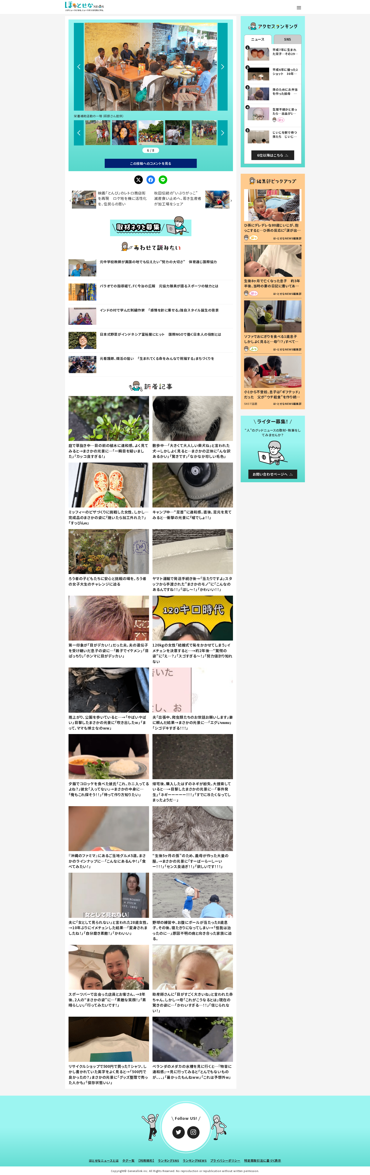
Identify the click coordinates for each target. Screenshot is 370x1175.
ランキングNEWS (195, 1160)
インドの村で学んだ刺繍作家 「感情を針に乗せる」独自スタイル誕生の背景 (159, 310)
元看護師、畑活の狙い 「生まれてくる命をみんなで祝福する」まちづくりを (157, 358)
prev (79, 67)
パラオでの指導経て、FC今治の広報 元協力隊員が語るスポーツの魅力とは (159, 285)
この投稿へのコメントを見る (150, 163)
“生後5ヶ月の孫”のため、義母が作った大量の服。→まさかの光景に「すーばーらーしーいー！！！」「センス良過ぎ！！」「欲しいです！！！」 (190, 861)
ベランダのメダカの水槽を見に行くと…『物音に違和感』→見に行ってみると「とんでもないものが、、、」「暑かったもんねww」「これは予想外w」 (192, 1072)
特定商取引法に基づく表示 (262, 1160)
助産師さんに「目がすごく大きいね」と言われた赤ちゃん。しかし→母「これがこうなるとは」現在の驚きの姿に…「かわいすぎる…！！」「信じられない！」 (192, 1002)
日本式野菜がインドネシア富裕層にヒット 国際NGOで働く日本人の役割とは (160, 334)
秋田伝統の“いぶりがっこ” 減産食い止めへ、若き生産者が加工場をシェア (177, 198)
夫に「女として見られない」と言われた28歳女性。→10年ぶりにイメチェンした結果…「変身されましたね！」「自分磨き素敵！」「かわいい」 (109, 928)
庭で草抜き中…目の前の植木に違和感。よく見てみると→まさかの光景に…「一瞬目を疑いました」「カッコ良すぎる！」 (108, 451)
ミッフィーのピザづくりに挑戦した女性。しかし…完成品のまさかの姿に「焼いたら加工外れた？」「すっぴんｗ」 (109, 517)
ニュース (258, 39)
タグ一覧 (128, 1160)
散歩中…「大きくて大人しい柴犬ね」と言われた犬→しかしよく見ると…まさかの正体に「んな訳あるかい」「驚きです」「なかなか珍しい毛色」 (191, 451)
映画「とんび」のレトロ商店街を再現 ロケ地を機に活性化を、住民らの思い (122, 198)
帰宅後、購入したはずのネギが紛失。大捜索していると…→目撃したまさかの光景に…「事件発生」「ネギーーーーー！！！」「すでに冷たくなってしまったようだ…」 (191, 792)
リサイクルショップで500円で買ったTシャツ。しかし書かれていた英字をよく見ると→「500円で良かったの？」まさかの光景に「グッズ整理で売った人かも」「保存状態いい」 (108, 1074)
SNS (287, 39)
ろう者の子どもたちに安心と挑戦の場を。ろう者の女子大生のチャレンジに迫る (107, 581)
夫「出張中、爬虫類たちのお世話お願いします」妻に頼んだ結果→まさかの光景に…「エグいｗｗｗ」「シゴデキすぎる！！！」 (192, 722)
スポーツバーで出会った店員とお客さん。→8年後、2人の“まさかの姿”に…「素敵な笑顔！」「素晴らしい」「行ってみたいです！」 (107, 999)
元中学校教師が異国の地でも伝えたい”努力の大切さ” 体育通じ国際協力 (158, 261)
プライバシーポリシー (225, 1160)
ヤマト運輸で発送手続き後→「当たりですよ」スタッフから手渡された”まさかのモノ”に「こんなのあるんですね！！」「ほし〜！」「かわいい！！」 (192, 584)
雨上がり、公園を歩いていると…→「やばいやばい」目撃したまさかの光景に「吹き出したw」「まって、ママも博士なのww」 (107, 722)
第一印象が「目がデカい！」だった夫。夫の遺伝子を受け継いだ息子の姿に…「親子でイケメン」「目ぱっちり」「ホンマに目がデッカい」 (109, 650)
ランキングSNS (168, 1160)
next (223, 67)
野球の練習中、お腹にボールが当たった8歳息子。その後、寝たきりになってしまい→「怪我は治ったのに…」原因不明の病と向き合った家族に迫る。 (192, 930)
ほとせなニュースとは (104, 1160)
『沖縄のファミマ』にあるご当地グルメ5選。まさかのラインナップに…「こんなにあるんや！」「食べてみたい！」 (107, 861)
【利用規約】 (146, 1160)
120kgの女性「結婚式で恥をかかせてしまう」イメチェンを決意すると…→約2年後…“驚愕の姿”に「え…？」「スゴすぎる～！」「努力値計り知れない (192, 653)
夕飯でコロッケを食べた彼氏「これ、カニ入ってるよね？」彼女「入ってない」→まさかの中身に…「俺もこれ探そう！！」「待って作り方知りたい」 (109, 789)
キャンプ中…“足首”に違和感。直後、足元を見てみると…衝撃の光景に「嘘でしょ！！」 (192, 514)
